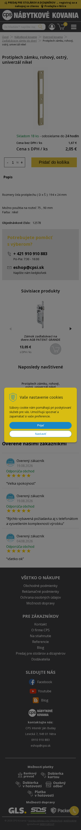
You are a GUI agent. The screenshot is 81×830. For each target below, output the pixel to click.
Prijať (40, 425)
